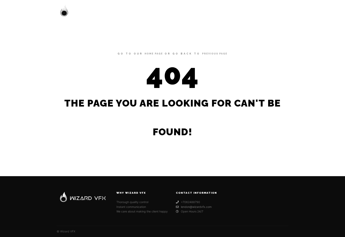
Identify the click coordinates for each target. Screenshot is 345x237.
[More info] (281, 11)
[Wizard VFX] (87, 11)
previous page (214, 53)
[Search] (274, 11)
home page (154, 53)
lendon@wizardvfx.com (196, 206)
